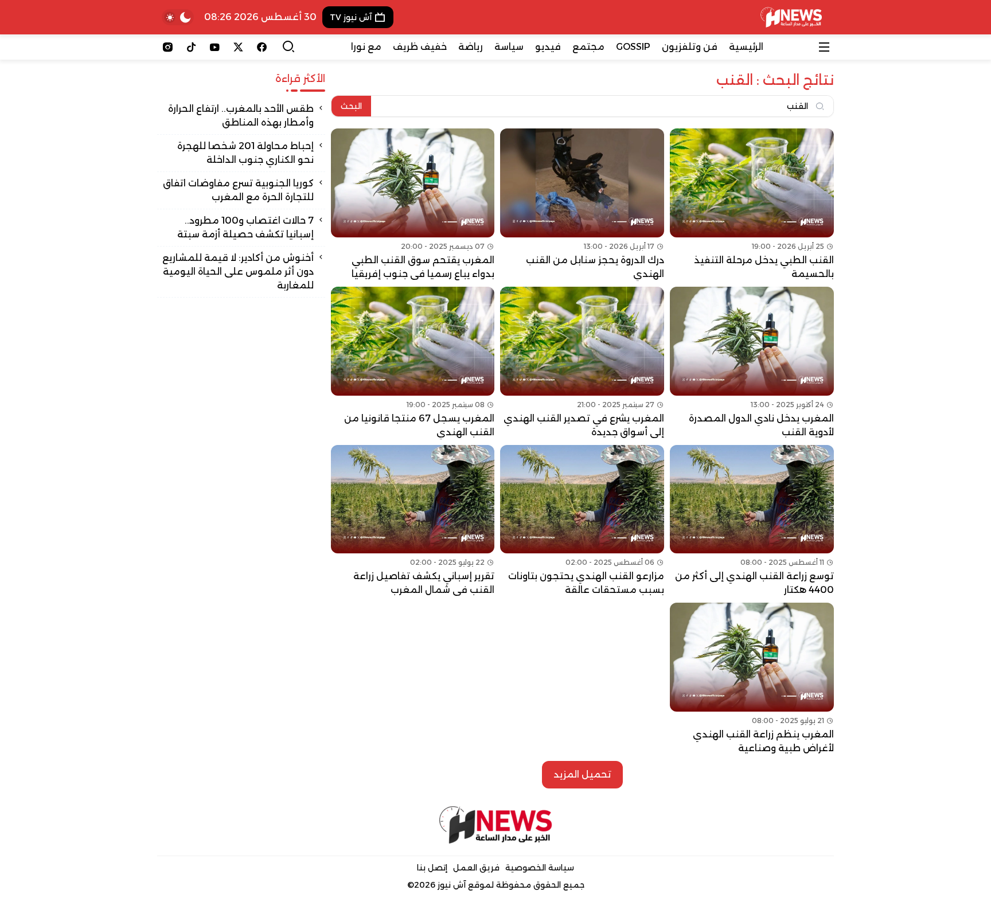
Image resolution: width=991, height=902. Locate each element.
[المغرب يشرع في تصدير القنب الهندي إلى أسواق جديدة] (582, 363)
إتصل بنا (432, 867)
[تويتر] (238, 47)
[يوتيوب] (214, 47)
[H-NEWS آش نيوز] (791, 17)
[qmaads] (496, 825)
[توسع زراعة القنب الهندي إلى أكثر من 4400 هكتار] (752, 521)
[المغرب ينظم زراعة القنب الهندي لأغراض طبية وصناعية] (752, 679)
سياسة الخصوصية (539, 867)
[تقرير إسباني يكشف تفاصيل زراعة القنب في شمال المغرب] (413, 521)
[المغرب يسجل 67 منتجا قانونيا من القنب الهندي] (413, 363)
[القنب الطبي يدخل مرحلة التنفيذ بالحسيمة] (752, 204)
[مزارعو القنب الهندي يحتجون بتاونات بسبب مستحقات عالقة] (582, 521)
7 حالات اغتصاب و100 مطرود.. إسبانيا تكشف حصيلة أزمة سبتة (245, 227)
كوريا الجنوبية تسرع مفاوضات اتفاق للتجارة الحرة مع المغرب (238, 190)
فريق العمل (476, 867)
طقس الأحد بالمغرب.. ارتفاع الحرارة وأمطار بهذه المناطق (241, 115)
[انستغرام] (167, 47)
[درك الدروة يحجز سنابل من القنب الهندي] (582, 204)
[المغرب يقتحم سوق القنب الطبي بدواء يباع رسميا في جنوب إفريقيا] (413, 204)
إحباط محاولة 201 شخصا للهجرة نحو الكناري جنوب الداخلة (245, 152)
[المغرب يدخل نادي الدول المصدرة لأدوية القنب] (752, 363)
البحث (351, 106)
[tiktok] (191, 47)
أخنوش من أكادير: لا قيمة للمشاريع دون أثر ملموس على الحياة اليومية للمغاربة (238, 271)
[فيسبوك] (261, 47)
